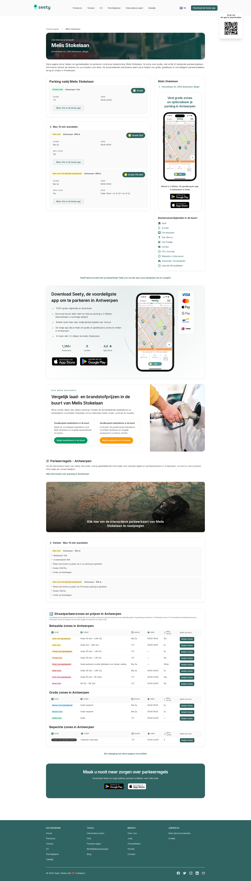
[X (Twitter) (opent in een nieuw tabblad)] (184, 873)
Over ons (132, 833)
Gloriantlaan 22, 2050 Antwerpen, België (69, 51)
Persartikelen (134, 843)
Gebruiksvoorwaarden (179, 833)
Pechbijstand (52, 854)
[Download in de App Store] (179, 205)
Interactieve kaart (95, 833)
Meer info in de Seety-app (68, 108)
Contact (131, 854)
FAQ (89, 838)
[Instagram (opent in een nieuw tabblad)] (190, 873)
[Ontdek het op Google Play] (179, 196)
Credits (171, 838)
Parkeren (50, 838)
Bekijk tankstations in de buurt (116, 440)
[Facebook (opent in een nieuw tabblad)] (178, 873)
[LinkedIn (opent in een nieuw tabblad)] (197, 873)
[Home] (41, 8)
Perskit (131, 849)
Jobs (130, 838)
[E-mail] (203, 873)
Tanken (49, 843)
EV (47, 849)
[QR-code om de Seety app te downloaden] (231, 28)
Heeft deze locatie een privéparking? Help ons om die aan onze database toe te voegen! (125, 277)
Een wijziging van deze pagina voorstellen (125, 753)
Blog (89, 854)
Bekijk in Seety (187, 639)
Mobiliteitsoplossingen (98, 849)
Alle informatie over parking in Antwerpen (67, 474)
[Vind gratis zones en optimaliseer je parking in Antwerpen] (180, 146)
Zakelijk (49, 859)
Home (49, 833)
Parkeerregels (52, 29)
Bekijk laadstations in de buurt (71, 440)
